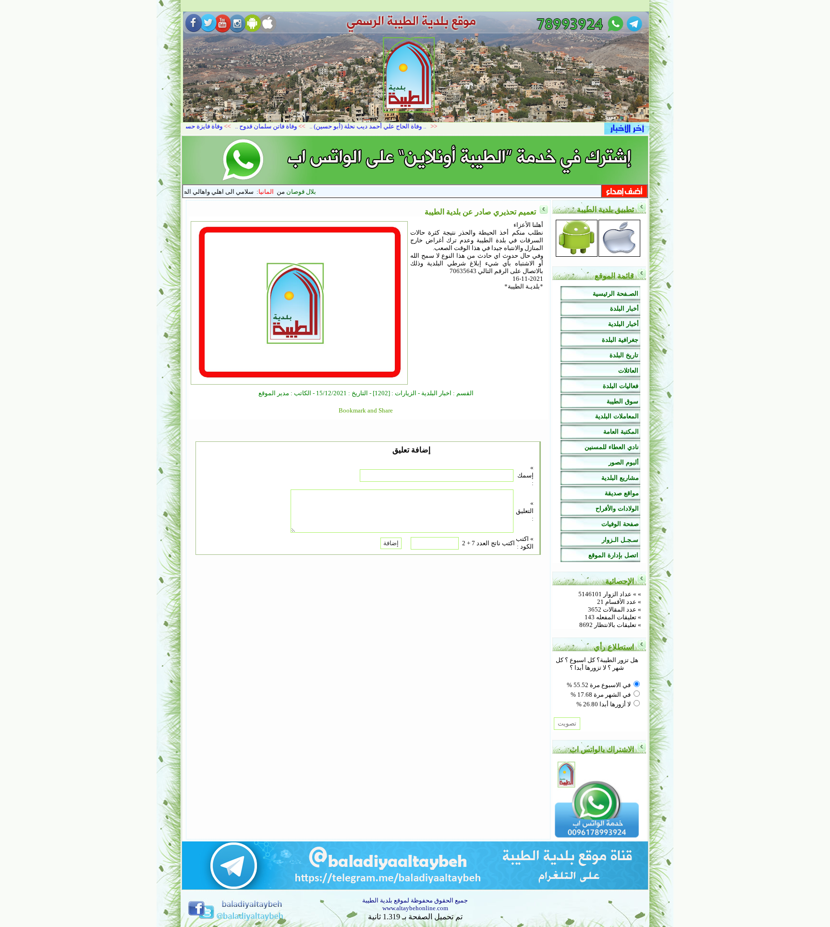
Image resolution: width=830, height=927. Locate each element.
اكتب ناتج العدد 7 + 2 (488, 543)
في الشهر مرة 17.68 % (601, 694)
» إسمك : (525, 475)
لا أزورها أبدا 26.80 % (603, 704)
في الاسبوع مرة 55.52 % (599, 685)
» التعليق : (525, 511)
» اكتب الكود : (525, 542)
